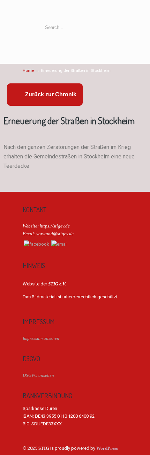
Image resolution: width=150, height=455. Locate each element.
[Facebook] (36, 244)
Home (28, 70)
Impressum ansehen (41, 338)
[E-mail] (59, 244)
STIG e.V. (75, 11)
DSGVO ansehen (38, 375)
